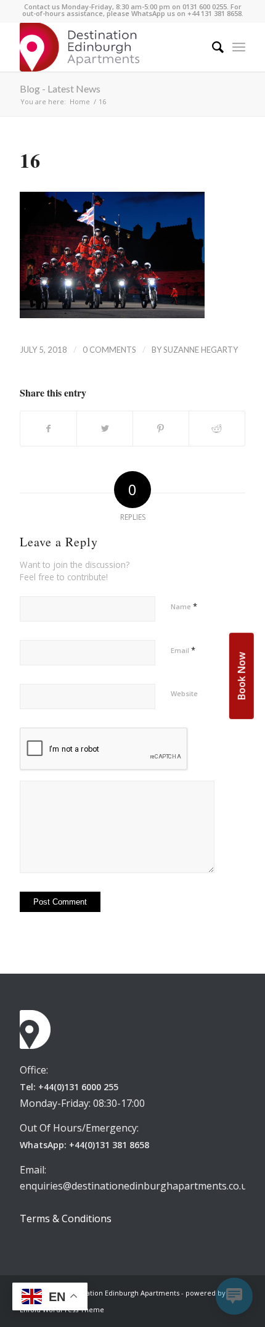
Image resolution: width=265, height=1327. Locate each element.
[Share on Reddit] (217, 428)
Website (184, 693)
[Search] (212, 47)
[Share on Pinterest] (161, 428)
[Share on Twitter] (104, 428)
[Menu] (238, 47)
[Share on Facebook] (48, 428)
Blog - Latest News (60, 88)
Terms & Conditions (66, 1218)
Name (184, 606)
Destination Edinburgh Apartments (122, 1292)
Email (183, 649)
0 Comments (109, 350)
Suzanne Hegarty (200, 350)
